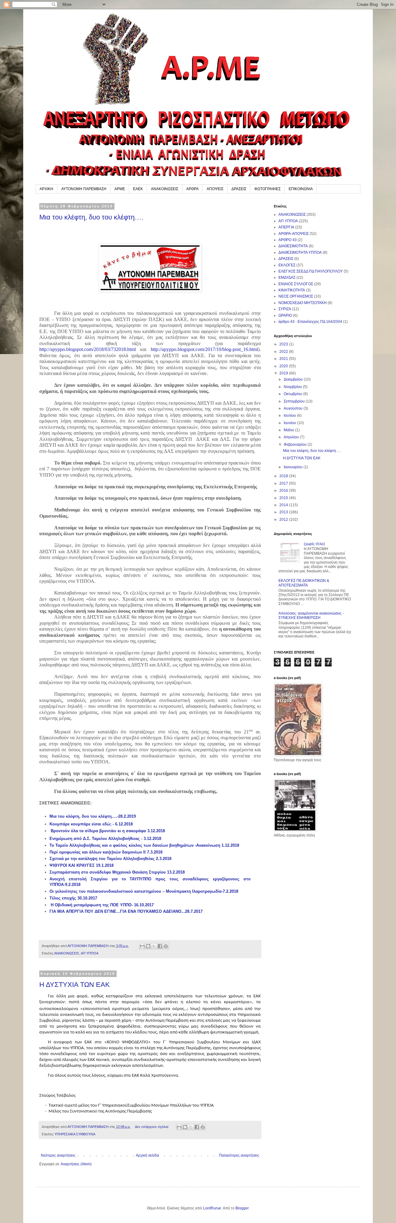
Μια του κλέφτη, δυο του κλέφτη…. (91, 217)
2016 (284, 490)
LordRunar (212, 1208)
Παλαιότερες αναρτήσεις (239, 1155)
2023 (284, 344)
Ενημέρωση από (66, 838)
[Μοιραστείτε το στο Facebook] (160, 946)
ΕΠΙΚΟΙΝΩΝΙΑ (301, 189)
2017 (284, 483)
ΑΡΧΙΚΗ (46, 189)
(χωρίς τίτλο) (314, 544)
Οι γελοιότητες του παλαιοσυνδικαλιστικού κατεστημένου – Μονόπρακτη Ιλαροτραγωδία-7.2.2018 (144, 891)
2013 (284, 512)
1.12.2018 (230, 845)
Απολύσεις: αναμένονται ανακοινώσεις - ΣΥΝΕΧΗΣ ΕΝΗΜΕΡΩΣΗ (311, 615)
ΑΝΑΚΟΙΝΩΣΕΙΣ (164, 189)
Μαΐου (289, 430)
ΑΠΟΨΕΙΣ (215, 189)
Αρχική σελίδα (147, 1155)
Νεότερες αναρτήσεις (58, 1155)
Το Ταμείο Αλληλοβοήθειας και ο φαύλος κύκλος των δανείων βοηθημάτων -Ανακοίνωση (136, 845)
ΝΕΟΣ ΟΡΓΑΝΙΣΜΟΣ (295, 296)
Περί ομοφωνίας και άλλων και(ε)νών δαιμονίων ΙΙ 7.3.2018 (106, 852)
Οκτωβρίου (293, 394)
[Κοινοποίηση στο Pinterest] (166, 946)
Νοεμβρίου (293, 387)
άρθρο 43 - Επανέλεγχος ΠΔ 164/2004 (310, 321)
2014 (284, 505)
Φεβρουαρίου (296, 444)
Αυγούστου (293, 408)
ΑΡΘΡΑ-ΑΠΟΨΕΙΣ (293, 234)
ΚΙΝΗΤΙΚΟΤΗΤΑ (291, 290)
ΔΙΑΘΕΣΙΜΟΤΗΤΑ (293, 246)
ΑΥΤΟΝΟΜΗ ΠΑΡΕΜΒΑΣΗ (83, 189)
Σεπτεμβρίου (295, 401)
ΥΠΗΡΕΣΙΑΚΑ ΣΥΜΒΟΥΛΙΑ (74, 1134)
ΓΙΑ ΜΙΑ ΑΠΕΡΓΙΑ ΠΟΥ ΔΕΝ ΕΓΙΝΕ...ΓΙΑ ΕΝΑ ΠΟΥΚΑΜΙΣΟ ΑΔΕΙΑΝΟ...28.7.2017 (126, 911)
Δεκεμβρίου (294, 379)
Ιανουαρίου (293, 467)
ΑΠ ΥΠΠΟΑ (89, 953)
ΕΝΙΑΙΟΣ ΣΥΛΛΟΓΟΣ (295, 284)
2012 (284, 519)
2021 (284, 359)
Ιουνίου (290, 423)
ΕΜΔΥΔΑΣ (286, 277)
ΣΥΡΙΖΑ (284, 309)
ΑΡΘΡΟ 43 (287, 240)
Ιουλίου (290, 415)
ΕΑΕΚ (138, 189)
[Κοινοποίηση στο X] (154, 946)
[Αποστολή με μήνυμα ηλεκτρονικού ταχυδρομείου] (142, 946)
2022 (284, 351)
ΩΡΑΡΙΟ (285, 315)
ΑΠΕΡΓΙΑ (286, 227)
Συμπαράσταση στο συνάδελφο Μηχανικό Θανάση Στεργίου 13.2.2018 (117, 872)
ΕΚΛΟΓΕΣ (286, 265)
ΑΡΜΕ (119, 189)
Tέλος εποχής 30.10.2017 (73, 898)
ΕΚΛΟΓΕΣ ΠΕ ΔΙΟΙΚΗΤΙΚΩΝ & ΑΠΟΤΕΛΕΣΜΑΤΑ (303, 582)
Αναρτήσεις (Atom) (76, 1164)
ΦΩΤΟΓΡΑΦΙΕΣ (267, 189)
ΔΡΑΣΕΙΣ (238, 189)
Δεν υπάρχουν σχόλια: (152, 1127)
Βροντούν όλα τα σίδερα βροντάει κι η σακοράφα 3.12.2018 (108, 831)
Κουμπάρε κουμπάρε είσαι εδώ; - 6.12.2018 (91, 824)
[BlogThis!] (148, 946)
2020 (284, 366)
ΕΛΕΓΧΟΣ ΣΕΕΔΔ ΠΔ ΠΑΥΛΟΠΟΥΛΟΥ (310, 271)
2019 (284, 373)
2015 (284, 498)
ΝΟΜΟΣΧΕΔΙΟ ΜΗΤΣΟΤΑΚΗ (302, 303)
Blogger (241, 1208)
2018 (284, 476)
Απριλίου (292, 437)
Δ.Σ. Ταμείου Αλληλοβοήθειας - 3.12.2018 (122, 838)
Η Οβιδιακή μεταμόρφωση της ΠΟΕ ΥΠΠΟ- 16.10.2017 (102, 905)
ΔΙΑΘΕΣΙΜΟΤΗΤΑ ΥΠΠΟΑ (300, 252)
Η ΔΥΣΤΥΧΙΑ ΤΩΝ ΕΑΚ (74, 984)
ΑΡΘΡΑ (192, 189)
